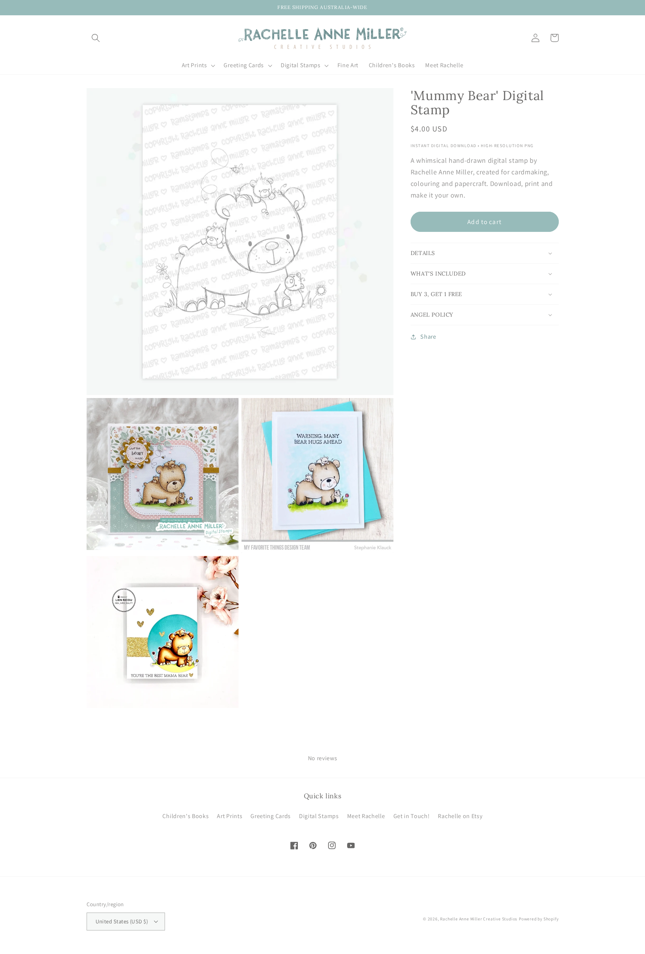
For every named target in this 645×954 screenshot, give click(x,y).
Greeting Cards (270, 816)
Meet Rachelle (366, 816)
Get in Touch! (411, 816)
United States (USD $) (122, 921)
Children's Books (185, 816)
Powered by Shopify (539, 919)
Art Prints (229, 816)
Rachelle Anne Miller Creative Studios (478, 919)
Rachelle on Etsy (460, 816)
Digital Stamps (319, 816)
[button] (96, 37)
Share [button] (428, 337)
